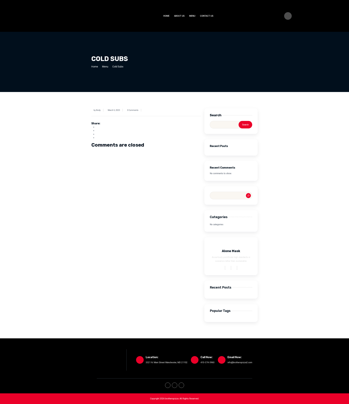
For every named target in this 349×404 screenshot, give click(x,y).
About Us (179, 16)
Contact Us (206, 16)
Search (215, 115)
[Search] (248, 195)
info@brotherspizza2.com (240, 362)
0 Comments (132, 110)
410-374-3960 (207, 362)
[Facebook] (167, 385)
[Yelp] (174, 385)
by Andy (97, 110)
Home (166, 16)
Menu (192, 16)
